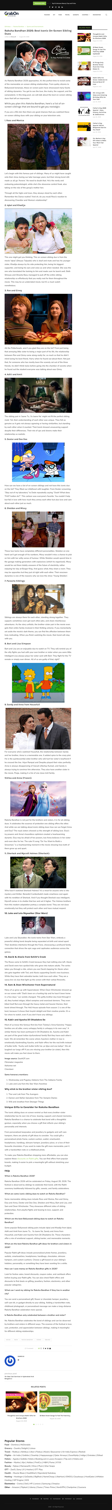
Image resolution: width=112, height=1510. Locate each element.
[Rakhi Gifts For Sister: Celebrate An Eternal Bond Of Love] (84, 81)
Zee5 (12, 1469)
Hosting (8, 1476)
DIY (54, 15)
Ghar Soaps (50, 1466)
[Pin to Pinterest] (47, 1348)
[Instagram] (55, 7)
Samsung (46, 1483)
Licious (32, 1448)
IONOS (69, 1476)
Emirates (91, 1455)
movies (8, 1340)
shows (39, 1340)
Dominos (15, 1444)
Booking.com (41, 1459)
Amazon (15, 1487)
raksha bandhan (27, 1340)
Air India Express (69, 1451)
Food (60, 15)
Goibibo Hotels (27, 1459)
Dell (26, 1483)
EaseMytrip (74, 1455)
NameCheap (48, 1476)
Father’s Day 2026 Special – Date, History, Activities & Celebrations (99, 111)
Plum (40, 1466)
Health (8, 1473)
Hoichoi (29, 1469)
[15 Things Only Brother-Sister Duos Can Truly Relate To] (84, 65)
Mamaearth (25, 1466)
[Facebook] (49, 7)
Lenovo (37, 1483)
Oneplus (56, 1483)
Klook (46, 1451)
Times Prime (49, 1487)
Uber (32, 1451)
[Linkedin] (62, 7)
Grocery (8, 1448)
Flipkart (24, 1487)
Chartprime (71, 1487)
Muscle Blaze (19, 1473)
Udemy (32, 1487)
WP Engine (18, 1480)
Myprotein (42, 1473)
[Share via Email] (50, 1348)
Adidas (30, 1462)
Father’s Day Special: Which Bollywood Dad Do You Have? (99, 126)
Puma (51, 1462)
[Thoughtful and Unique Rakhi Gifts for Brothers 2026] (21, 1401)
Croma (20, 1483)
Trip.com (67, 1459)
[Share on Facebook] (43, 1348)
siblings (47, 1340)
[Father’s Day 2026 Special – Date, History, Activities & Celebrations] (84, 111)
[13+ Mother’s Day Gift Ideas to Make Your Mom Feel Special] (84, 141)
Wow (34, 1466)
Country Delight (21, 1448)
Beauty (8, 1466)
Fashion (47, 15)
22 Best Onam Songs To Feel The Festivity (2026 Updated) (99, 50)
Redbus (15, 1451)
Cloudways (78, 1476)
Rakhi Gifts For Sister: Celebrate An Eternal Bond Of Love (100, 81)
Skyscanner (56, 1451)
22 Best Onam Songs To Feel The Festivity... (55, 1416)
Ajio (23, 1462)
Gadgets (76, 15)
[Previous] (48, 3)
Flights (8, 1455)
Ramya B (13, 37)
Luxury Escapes (55, 1459)
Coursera (82, 1487)
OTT (6, 1469)
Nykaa (16, 1466)
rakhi (16, 1340)
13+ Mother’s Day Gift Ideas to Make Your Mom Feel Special (99, 142)
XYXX (58, 1462)
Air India (17, 1455)
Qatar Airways (60, 1455)
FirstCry (38, 1462)
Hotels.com (78, 1459)
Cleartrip (34, 1455)
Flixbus (39, 1451)
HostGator (89, 1476)
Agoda (16, 1459)
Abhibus (24, 1451)
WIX (27, 1480)
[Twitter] (52, 7)
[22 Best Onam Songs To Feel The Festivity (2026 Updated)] (55, 1401)
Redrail (82, 1451)
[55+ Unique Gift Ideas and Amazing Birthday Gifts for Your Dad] (84, 96)
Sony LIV (21, 1469)
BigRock (38, 1476)
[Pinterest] (59, 7)
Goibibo (25, 1455)
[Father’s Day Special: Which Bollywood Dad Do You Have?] (84, 126)
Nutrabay (52, 1473)
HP (31, 1483)
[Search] (106, 14)
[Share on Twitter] (45, 1348)
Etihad (100, 1455)
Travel (67, 15)
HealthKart (31, 1473)
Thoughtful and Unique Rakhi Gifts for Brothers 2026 (100, 36)
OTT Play (38, 1469)
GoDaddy (28, 1476)
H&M (45, 1462)
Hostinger (18, 1476)
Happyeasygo (46, 1455)
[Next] (50, 3)
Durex (39, 1487)
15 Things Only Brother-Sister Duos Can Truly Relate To (98, 66)
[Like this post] (41, 1348)
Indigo (83, 1455)
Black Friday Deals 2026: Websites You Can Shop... (67, 3)
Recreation (97, 15)
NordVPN (61, 1487)
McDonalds (26, 1444)
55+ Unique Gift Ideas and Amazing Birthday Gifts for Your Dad (100, 96)
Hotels (8, 1459)
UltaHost (60, 1476)
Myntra (17, 1462)
